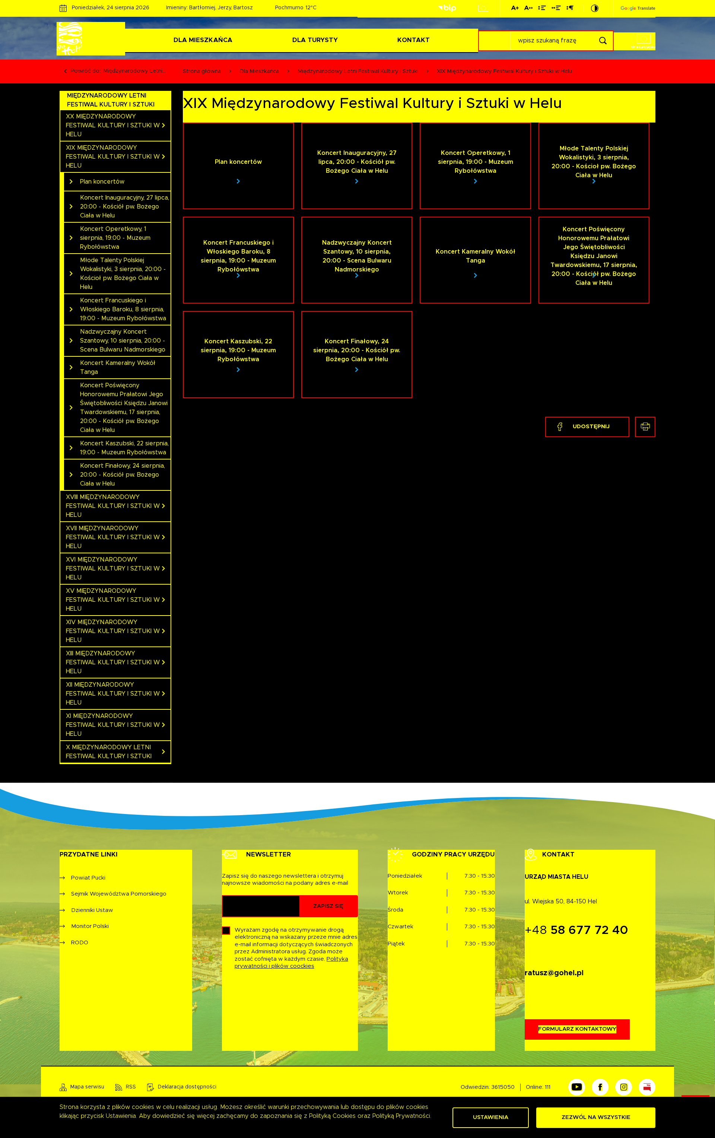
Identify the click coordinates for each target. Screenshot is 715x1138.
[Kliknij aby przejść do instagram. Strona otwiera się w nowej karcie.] (623, 1087)
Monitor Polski (90, 926)
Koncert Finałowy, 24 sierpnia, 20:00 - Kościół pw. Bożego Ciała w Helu (122, 475)
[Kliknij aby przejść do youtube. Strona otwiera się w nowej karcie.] (576, 1087)
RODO (79, 942)
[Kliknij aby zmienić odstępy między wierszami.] (542, 9)
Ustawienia (490, 1117)
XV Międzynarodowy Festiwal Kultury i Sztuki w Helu (113, 600)
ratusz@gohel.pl (554, 973)
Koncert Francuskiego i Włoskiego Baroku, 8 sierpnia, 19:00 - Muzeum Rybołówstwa (123, 309)
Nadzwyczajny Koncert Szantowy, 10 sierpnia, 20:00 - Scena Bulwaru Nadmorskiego (122, 341)
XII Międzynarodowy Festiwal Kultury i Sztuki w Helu (113, 694)
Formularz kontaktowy (577, 1029)
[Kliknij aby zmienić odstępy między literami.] (528, 9)
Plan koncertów (102, 182)
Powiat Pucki (88, 878)
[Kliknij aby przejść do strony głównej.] (92, 38)
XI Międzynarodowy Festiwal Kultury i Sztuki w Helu (113, 725)
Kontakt (413, 40)
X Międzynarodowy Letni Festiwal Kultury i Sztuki (109, 751)
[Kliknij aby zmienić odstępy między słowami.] (556, 9)
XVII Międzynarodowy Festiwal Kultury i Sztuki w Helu (113, 537)
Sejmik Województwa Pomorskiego (118, 894)
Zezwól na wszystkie (596, 1117)
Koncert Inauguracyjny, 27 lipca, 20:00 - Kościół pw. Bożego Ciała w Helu (124, 207)
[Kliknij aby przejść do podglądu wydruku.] (645, 427)
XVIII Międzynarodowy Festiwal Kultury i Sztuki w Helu (113, 506)
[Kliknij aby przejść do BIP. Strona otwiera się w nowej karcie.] (447, 8)
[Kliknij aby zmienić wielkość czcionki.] (515, 9)
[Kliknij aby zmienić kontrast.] (595, 8)
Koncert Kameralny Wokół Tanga (117, 367)
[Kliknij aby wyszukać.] (602, 41)
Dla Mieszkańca (203, 40)
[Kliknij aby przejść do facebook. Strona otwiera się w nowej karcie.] (600, 1087)
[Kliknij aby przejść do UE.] (483, 8)
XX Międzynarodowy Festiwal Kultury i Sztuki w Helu (113, 125)
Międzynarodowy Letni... (134, 71)
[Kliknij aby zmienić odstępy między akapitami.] (570, 9)
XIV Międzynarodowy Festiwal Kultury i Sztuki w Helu (113, 631)
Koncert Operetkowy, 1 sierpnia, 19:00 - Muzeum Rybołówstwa (115, 238)
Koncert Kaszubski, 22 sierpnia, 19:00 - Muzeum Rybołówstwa (124, 448)
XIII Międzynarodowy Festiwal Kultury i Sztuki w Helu (113, 662)
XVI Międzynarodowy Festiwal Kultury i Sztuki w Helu (113, 569)
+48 (576, 931)
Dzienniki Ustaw (92, 910)
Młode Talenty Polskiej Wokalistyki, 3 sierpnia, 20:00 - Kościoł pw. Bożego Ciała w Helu (123, 273)
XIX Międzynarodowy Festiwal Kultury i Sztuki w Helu (113, 157)
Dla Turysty (315, 40)
